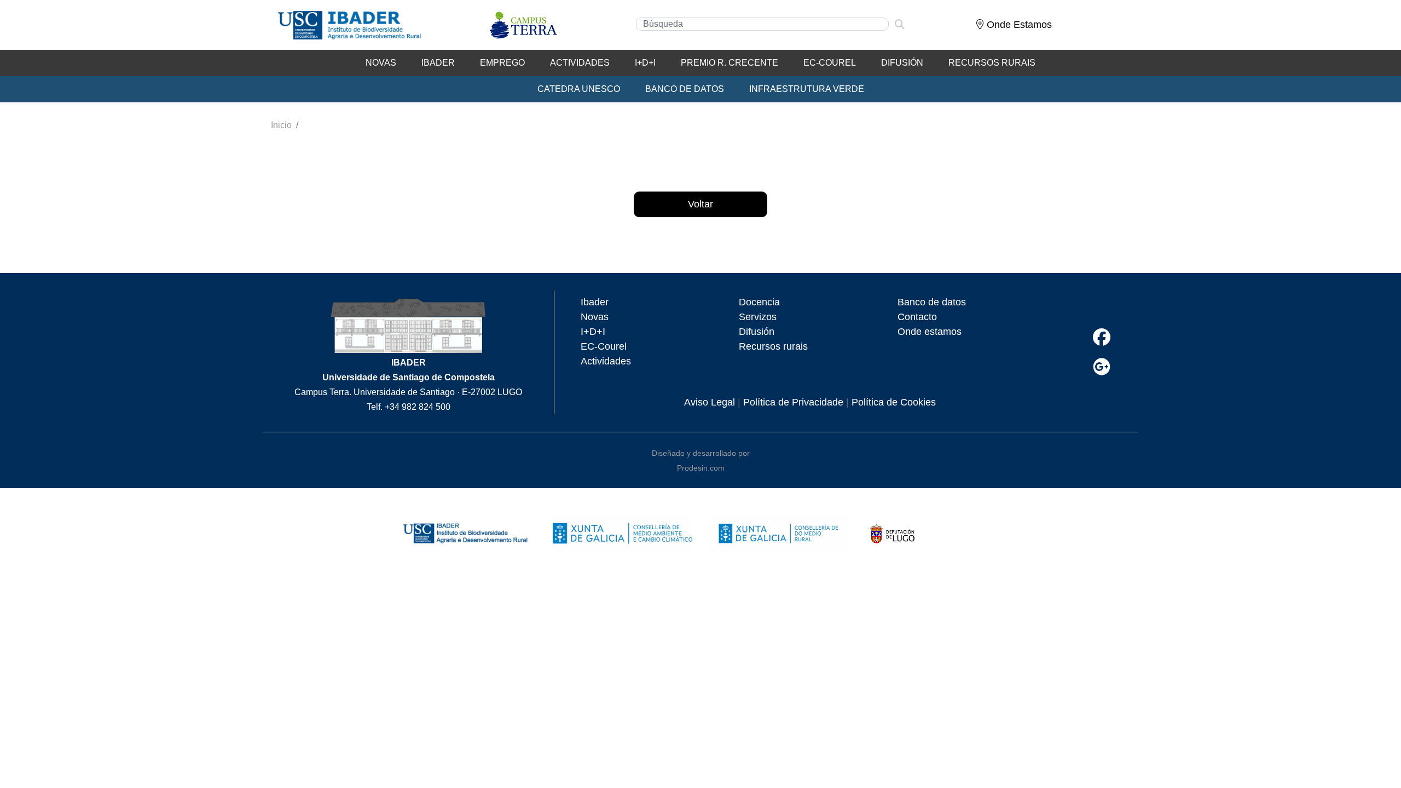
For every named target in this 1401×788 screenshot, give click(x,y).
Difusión (902, 62)
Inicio (281, 125)
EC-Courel (829, 62)
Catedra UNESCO (578, 89)
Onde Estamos (1018, 24)
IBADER (438, 62)
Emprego (502, 62)
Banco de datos (932, 302)
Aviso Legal (709, 402)
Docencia (759, 302)
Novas (381, 62)
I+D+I (593, 331)
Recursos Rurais (991, 62)
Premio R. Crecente (729, 62)
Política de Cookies (894, 402)
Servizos (758, 316)
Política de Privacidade (793, 402)
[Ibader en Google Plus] (1101, 367)
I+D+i (645, 62)
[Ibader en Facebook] (1101, 337)
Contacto (917, 316)
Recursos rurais (773, 346)
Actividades (580, 62)
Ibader (595, 302)
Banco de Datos (684, 89)
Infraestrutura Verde (806, 89)
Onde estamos (930, 331)
